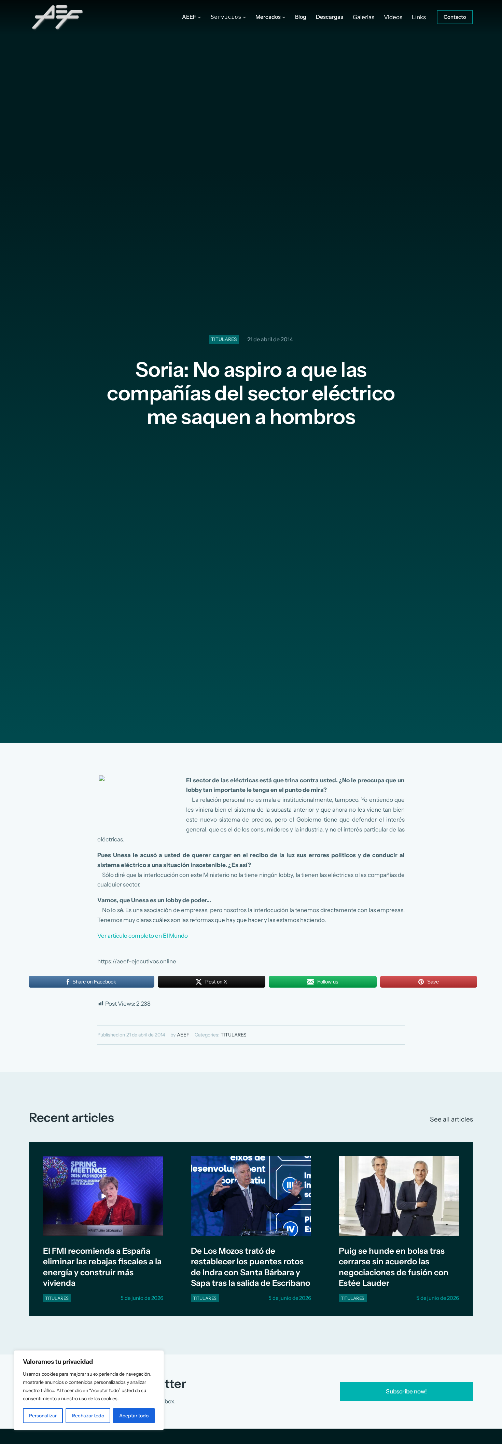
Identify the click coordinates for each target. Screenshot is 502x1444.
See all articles (451, 1119)
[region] (89, 1390)
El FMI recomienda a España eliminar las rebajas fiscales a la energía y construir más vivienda (102, 1267)
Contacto (455, 17)
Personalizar (43, 1416)
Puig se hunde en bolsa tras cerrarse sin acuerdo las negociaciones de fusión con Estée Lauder (393, 1267)
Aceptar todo (134, 1416)
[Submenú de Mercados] (283, 17)
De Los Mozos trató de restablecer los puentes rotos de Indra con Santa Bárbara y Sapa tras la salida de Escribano (250, 1267)
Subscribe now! (406, 1391)
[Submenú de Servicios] (244, 17)
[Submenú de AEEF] (199, 17)
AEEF (183, 1035)
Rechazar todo (88, 1416)
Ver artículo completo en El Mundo (142, 935)
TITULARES (224, 339)
